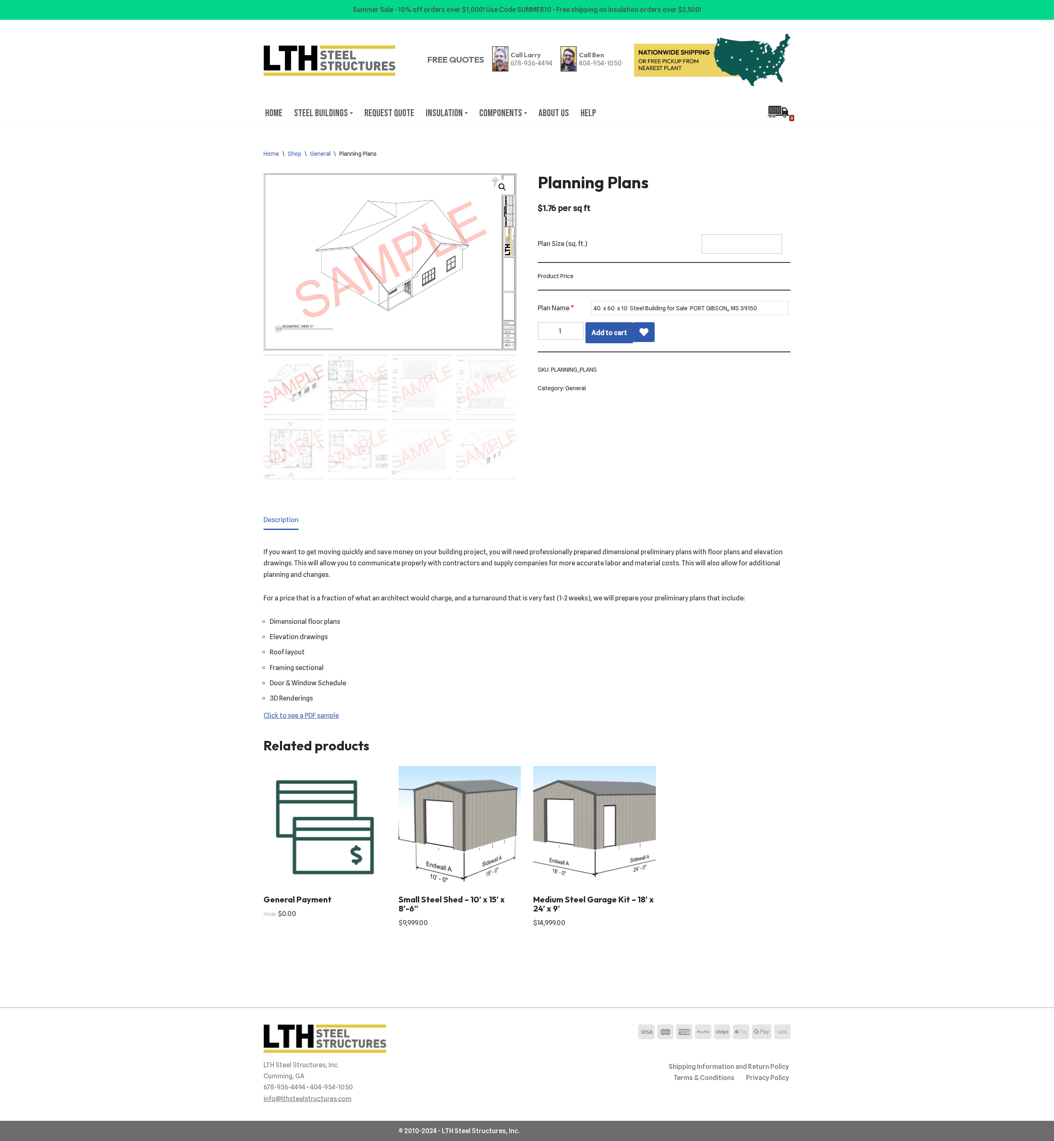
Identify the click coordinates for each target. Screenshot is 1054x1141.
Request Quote (389, 113)
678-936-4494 (532, 63)
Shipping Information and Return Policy (729, 1067)
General (320, 153)
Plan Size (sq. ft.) (562, 244)
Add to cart (609, 333)
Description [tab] (281, 520)
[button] (351, 113)
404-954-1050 (600, 63)
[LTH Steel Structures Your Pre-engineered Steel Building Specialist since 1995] (329, 60)
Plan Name (556, 308)
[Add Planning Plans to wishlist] (644, 332)
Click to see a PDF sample (301, 715)
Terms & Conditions (704, 1078)
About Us (554, 113)
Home (273, 113)
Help (588, 113)
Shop (294, 153)
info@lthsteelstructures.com (308, 1099)
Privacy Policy (767, 1078)
